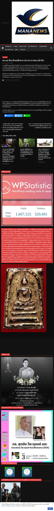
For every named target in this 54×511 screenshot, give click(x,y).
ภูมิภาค (16, 49)
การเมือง (15, 46)
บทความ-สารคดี (22, 46)
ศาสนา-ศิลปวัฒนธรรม (32, 46)
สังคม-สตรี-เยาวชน (9, 49)
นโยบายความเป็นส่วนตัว (6, 506)
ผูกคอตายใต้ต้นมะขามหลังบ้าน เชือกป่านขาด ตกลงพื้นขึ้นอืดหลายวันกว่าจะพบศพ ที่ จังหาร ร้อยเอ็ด (26, 152)
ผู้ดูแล (12, 63)
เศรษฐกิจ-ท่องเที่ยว (43, 46)
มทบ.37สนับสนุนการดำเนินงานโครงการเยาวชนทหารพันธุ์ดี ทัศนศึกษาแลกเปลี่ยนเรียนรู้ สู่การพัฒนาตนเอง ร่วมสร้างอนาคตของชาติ (44, 154)
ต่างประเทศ (22, 49)
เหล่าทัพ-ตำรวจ (8, 46)
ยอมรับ (50, 508)
